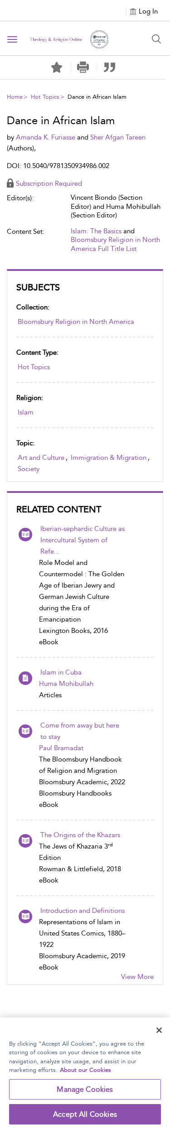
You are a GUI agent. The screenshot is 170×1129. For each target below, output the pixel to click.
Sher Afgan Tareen (118, 137)
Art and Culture (41, 458)
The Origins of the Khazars (80, 835)
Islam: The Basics (96, 231)
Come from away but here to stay (79, 731)
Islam (26, 412)
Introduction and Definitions (82, 911)
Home (15, 96)
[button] (83, 67)
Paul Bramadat (61, 748)
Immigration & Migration (108, 458)
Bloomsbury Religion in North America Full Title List (115, 244)
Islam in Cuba (61, 672)
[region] (85, 1073)
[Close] (159, 1030)
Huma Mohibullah (66, 684)
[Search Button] (156, 38)
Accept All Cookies (85, 1114)
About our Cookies (85, 1069)
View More (137, 977)
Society (28, 469)
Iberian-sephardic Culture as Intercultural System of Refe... (82, 540)
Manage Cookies (85, 1089)
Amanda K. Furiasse (46, 137)
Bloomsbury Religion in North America (76, 322)
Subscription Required (49, 183)
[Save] (56, 67)
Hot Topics (45, 96)
